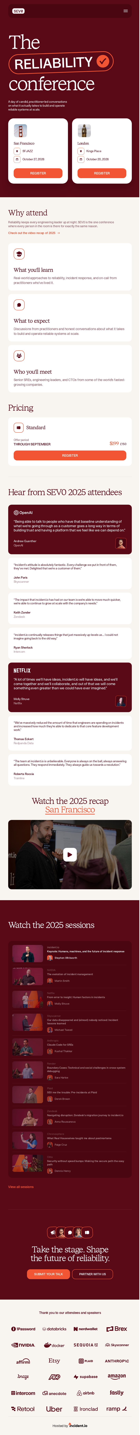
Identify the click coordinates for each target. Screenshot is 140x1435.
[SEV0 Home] (18, 11)
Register (38, 173)
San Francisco (70, 810)
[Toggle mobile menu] (126, 11)
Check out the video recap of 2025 (31, 233)
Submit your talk (48, 1274)
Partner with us (92, 1274)
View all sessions (20, 1186)
